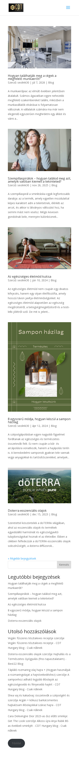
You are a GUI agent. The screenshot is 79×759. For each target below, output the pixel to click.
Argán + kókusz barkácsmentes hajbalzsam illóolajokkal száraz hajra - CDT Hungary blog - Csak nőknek (34, 705)
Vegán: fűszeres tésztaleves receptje (30, 638)
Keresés (64, 564)
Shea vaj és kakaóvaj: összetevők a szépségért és (39, 695)
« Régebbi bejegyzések (22, 558)
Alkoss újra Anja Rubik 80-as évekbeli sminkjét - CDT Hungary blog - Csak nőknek (38, 725)
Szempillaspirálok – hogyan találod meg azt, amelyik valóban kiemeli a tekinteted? (39, 180)
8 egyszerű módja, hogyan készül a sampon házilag (39, 420)
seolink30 (23, 82)
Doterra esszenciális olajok (27, 510)
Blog (51, 82)
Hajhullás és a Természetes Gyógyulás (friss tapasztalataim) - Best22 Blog (39, 658)
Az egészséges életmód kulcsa (29, 276)
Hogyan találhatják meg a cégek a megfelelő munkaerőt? (32, 77)
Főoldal (16, 743)
